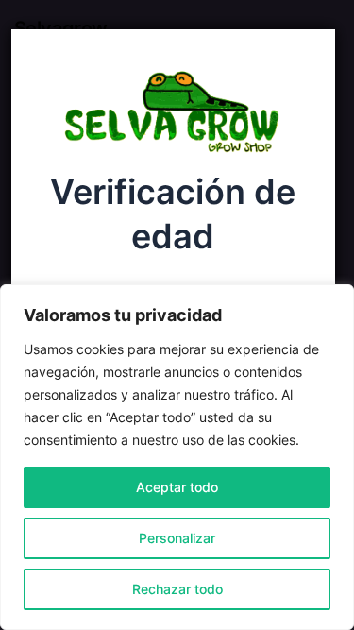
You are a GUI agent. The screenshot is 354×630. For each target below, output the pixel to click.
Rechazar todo (177, 589)
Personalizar (177, 538)
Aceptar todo (177, 487)
